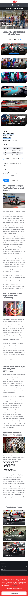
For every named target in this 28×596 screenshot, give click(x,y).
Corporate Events (8, 469)
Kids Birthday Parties (9, 462)
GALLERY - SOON (14, 109)
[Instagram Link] (12, 5)
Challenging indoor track (9, 172)
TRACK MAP (14, 94)
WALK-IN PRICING (14, 52)
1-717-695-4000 (7, 140)
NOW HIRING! (14, 180)
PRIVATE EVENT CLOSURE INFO (13, 158)
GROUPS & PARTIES (14, 66)
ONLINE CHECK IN (14, 39)
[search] (26, 1)
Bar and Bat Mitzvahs (9, 468)
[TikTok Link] (22, 5)
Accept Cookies (14, 593)
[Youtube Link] (18, 5)
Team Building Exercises (10, 470)
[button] (26, 578)
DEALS (14, 80)
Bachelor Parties (8, 466)
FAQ (6, 180)
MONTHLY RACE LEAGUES (14, 123)
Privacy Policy (13, 585)
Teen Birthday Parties (9, 464)
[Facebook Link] (6, 5)
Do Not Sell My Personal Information (14, 588)
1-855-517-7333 (7, 137)
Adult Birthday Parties (9, 465)
